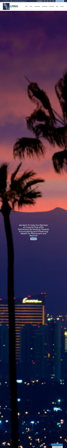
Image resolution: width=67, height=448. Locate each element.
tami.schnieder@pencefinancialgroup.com (19, 1)
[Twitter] (44, 1)
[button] (26, 6)
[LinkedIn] (47, 1)
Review (40, 1)
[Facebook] (50, 1)
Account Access (60, 1)
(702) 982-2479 (6, 1)
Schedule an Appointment (57, 444)
